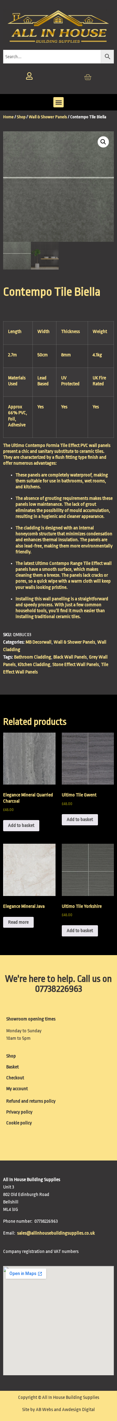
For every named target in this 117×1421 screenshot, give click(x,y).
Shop (21, 117)
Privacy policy (19, 1112)
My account (17, 1088)
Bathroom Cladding (32, 657)
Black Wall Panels (70, 657)
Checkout (15, 1078)
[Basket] (87, 77)
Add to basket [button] (21, 825)
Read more (18, 922)
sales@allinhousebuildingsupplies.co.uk (56, 1233)
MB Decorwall (38, 642)
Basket (12, 1067)
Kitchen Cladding (34, 664)
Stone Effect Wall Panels (75, 664)
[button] (58, 102)
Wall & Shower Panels (48, 117)
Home (8, 117)
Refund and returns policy (31, 1101)
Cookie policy (19, 1123)
